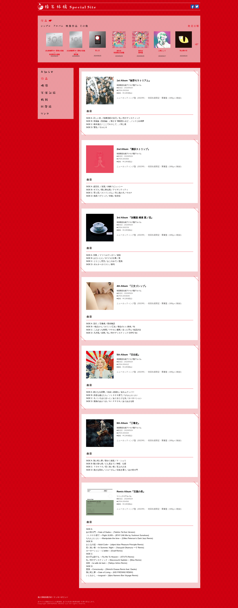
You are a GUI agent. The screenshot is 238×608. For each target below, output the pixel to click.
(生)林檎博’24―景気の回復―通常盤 (76, 52)
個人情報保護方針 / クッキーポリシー (53, 597)
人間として (162, 50)
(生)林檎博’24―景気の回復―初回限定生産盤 (54, 52)
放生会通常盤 (140, 51)
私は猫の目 (183, 50)
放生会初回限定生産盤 (119, 51)
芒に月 (97, 50)
